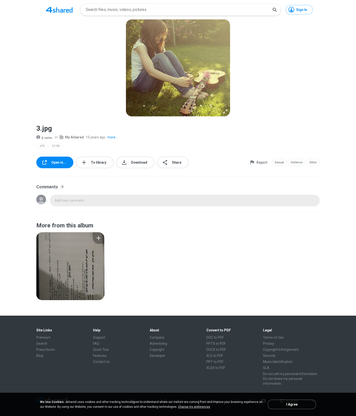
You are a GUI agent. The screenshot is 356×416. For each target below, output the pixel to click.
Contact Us (101, 362)
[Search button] (274, 10)
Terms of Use (273, 337)
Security (269, 356)
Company (157, 337)
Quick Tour (101, 350)
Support (99, 337)
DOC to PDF (215, 337)
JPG (42, 146)
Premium (43, 337)
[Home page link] (59, 10)
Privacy (268, 343)
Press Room (45, 350)
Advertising (158, 343)
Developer (157, 356)
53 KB (56, 146)
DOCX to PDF (216, 350)
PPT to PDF (215, 362)
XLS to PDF (214, 356)
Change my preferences (194, 406)
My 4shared (74, 137)
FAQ (96, 343)
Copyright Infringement (281, 350)
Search (41, 343)
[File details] (70, 266)
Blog (39, 356)
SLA (266, 368)
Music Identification (278, 362)
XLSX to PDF (215, 368)
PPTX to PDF (216, 343)
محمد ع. (47, 137)
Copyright (157, 350)
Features (100, 356)
